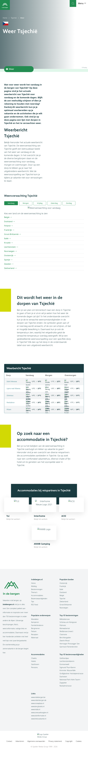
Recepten (34, 634)
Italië (6, 238)
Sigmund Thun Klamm (68, 667)
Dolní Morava (12, 381)
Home (5, 18)
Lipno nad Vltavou (13, 388)
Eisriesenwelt (64, 664)
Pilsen (9, 409)
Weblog (34, 586)
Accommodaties (37, 595)
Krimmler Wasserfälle (68, 670)
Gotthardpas (64, 658)
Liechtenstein (10, 247)
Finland (7, 226)
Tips (32, 601)
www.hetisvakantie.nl (38, 719)
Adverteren (20, 741)
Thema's (34, 592)
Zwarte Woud (64, 640)
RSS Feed (34, 605)
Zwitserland (9, 268)
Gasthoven (35, 664)
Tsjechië (14, 18)
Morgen (26, 203)
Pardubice (10, 402)
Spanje (7, 260)
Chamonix (63, 634)
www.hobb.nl (35, 709)
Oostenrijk (8, 255)
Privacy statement (55, 741)
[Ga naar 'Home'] (5, 5)
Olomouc (10, 395)
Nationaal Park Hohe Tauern (70, 679)
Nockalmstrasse (66, 686)
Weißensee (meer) (66, 631)
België (6, 217)
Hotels (33, 661)
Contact (9, 741)
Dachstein (63, 676)
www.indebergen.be (38, 697)
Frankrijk (8, 230)
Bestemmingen (36, 589)
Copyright (68, 741)
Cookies (79, 741)
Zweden (7, 264)
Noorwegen (9, 251)
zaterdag (54, 203)
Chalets (34, 658)
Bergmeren (35, 628)
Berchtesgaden (65, 637)
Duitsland (8, 221)
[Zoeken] (73, 3)
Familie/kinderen (37, 625)
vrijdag (40, 203)
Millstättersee (65, 619)
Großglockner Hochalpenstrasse (71, 673)
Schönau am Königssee (68, 622)
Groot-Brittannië (11, 234)
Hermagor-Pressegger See (70, 644)
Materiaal (34, 637)
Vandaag (11, 203)
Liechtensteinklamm (67, 661)
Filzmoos (63, 625)
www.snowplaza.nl (37, 703)
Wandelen (34, 619)
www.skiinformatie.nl (38, 716)
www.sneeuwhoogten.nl (39, 712)
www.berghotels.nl (37, 706)
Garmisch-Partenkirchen (69, 647)
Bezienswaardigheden (39, 598)
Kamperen (35, 622)
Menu (81, 3)
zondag (69, 203)
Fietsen (33, 631)
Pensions (34, 667)
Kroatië (7, 243)
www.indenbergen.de (38, 700)
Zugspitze (63, 683)
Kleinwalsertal (65, 628)
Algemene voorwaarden (36, 741)
